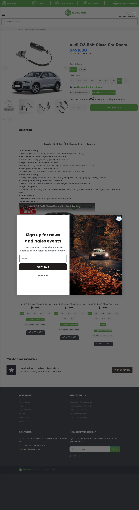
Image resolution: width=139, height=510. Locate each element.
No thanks (43, 275)
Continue (43, 266)
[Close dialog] (119, 218)
